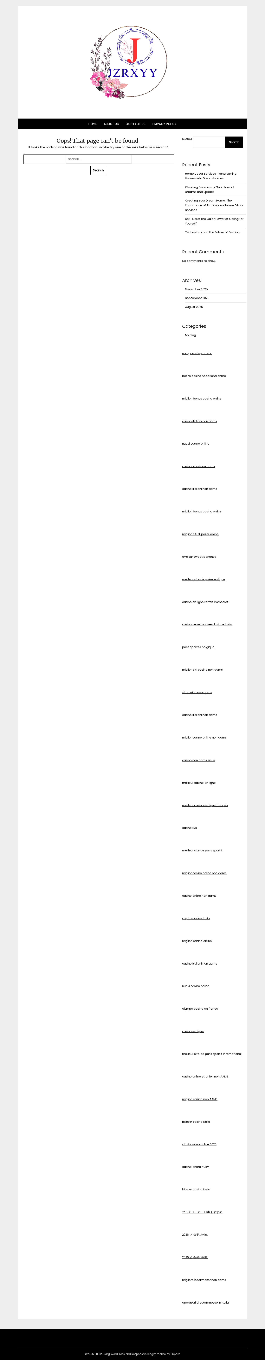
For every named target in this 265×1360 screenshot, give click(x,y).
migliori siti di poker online (200, 534)
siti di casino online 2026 (199, 1144)
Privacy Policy (164, 124)
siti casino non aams (197, 692)
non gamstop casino (197, 353)
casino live (189, 828)
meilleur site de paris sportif (202, 850)
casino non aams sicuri (198, 760)
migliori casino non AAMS (199, 1099)
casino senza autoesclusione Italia (207, 624)
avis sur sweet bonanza (199, 557)
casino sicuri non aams (198, 466)
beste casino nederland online (204, 376)
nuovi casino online (195, 443)
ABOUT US (111, 124)
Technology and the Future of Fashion (212, 232)
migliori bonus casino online (202, 398)
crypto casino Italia (196, 918)
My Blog (190, 335)
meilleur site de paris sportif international (212, 1054)
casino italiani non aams (199, 421)
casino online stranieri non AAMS (205, 1076)
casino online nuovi (195, 1167)
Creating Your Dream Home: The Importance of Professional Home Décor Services (214, 205)
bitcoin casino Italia (196, 1122)
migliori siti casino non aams (202, 670)
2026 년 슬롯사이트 (195, 1235)
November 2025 (196, 289)
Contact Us (135, 124)
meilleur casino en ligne (199, 783)
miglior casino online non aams (204, 737)
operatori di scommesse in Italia (205, 1302)
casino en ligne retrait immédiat (205, 602)
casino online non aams (199, 896)
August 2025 (194, 307)
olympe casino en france (200, 1009)
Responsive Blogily (144, 1354)
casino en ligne (193, 1031)
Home (92, 124)
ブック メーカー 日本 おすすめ (202, 1212)
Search (187, 139)
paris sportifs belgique (198, 647)
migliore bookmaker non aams (204, 1280)
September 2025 (197, 298)
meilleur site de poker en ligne (203, 579)
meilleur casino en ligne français (205, 805)
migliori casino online (197, 941)
